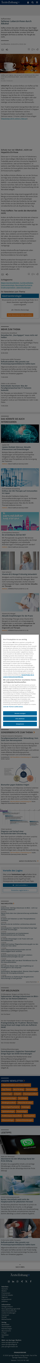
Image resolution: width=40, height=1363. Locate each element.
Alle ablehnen (19, 719)
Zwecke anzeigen (20, 713)
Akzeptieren (20, 724)
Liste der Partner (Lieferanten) (13, 707)
